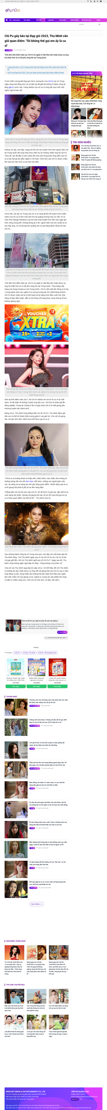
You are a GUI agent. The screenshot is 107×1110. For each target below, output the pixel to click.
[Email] (101, 1)
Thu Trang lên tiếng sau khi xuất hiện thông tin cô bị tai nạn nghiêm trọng (36, 1008)
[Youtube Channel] (95, 1)
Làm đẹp (51, 20)
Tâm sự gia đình (34, 706)
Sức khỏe (62, 20)
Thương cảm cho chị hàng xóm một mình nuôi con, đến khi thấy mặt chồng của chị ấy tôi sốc (48, 701)
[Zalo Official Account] (91, 1)
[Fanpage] (88, 1)
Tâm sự (32, 748)
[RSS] (98, 1)
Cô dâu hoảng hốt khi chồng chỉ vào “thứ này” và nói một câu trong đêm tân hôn (47, 863)
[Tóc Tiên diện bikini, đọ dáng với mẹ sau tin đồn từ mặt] (59, 996)
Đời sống (27, 20)
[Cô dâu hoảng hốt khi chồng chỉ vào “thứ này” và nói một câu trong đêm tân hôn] (16, 869)
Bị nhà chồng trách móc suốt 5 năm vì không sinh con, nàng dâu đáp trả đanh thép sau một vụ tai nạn (48, 823)
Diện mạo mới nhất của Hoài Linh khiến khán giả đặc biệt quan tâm (14, 1008)
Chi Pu (51, 81)
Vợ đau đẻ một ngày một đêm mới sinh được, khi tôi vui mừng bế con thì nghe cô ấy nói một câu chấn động (48, 803)
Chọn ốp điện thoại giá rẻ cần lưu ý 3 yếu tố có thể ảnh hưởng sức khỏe (94, 124)
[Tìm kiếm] (99, 24)
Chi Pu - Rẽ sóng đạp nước (47, 653)
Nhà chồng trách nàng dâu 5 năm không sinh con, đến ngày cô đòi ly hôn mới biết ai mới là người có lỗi (48, 843)
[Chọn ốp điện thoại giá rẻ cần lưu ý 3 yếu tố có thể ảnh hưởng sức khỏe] (94, 113)
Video (98, 20)
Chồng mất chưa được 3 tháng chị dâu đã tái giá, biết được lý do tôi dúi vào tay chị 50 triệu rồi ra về (48, 721)
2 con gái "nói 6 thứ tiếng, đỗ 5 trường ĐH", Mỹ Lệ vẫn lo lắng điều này (36, 1034)
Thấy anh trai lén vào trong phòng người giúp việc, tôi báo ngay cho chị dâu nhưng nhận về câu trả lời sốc (48, 764)
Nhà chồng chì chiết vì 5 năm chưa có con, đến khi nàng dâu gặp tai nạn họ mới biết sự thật (47, 784)
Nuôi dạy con (86, 20)
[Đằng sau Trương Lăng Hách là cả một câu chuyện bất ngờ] (78, 113)
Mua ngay (15, 686)
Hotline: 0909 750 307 (32, 1)
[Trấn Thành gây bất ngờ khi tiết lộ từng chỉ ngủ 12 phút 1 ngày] (59, 1022)
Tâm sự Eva (33, 887)
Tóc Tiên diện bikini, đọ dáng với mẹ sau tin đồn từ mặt (58, 1007)
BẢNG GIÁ (75, 1099)
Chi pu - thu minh (29, 653)
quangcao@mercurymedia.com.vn (86, 1096)
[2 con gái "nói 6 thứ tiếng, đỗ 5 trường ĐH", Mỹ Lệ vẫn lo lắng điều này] (36, 1022)
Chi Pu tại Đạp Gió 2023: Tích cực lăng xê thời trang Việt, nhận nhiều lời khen (35, 73)
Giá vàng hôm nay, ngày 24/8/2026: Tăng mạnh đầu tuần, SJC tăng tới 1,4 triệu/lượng (86, 103)
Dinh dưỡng (75, 20)
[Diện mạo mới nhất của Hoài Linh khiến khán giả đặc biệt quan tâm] (14, 996)
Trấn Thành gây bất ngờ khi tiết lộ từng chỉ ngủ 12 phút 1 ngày (58, 1034)
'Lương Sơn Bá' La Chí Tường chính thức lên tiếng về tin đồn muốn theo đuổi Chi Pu (36, 68)
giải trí (11, 87)
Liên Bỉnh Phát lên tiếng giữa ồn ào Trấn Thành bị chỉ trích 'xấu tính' (14, 1034)
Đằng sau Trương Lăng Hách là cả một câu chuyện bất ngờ (78, 123)
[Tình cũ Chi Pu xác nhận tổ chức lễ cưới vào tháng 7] (13, 626)
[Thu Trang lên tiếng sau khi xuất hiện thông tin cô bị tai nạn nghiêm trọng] (36, 996)
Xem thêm (63, 632)
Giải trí (39, 20)
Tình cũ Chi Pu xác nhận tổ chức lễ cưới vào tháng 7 (40, 621)
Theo (55, 637)
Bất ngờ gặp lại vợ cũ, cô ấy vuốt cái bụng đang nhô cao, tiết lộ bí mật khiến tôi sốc (47, 883)
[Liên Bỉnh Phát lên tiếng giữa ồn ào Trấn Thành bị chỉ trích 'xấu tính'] (14, 1022)
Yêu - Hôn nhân (14, 20)
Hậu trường (8, 50)
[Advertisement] (61, 10)
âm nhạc (29, 481)
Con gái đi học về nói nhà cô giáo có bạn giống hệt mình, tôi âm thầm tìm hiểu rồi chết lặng (46, 744)
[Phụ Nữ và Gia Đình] (13, 10)
